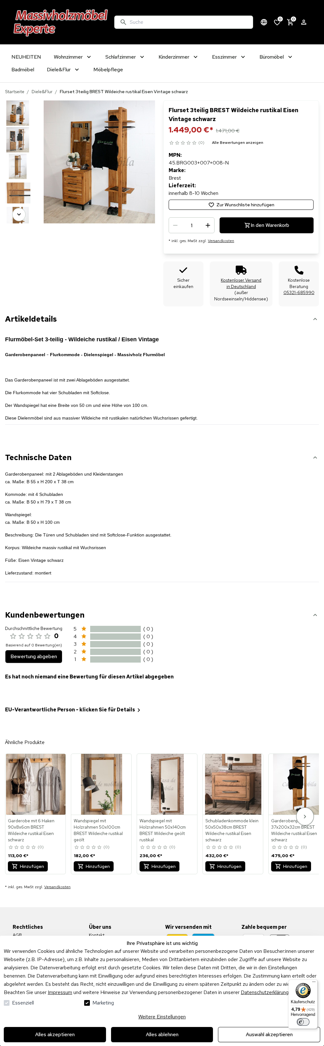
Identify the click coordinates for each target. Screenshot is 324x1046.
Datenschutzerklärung (265, 992)
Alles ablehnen (162, 1034)
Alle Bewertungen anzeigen (237, 142)
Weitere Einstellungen (162, 1016)
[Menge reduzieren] (175, 225)
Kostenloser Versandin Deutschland (241, 283)
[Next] (19, 214)
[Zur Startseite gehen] (61, 22)
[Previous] (19, 109)
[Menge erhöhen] (208, 225)
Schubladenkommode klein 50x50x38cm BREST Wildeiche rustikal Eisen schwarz (232, 830)
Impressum (60, 992)
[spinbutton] (191, 225)
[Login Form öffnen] (303, 22)
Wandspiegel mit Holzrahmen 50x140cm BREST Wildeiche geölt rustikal (163, 830)
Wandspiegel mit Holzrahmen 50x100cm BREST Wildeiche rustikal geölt (98, 830)
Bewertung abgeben (33, 656)
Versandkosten (221, 240)
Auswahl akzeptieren (269, 1034)
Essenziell (23, 1002)
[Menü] (314, 983)
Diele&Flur (42, 91)
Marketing (103, 1002)
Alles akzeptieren (55, 1034)
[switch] (303, 1022)
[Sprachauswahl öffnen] (264, 22)
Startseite (14, 91)
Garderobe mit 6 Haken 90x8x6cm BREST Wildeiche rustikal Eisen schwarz (31, 830)
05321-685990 (299, 292)
